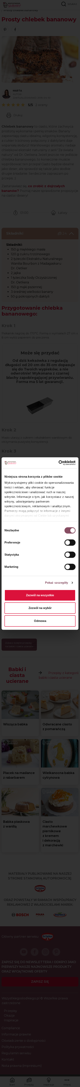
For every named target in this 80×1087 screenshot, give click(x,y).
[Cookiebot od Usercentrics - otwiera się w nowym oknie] (59, 462)
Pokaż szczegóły (56, 582)
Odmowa (40, 620)
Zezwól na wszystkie (40, 595)
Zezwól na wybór (40, 608)
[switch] (70, 542)
